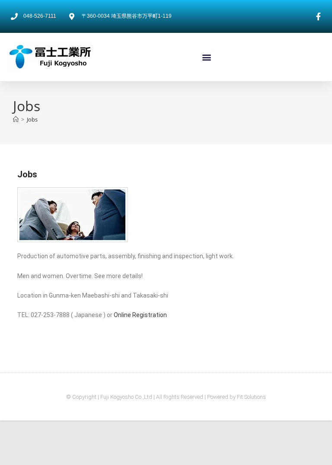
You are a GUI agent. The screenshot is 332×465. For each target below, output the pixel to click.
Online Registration (140, 314)
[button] (207, 57)
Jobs (32, 119)
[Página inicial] (16, 119)
